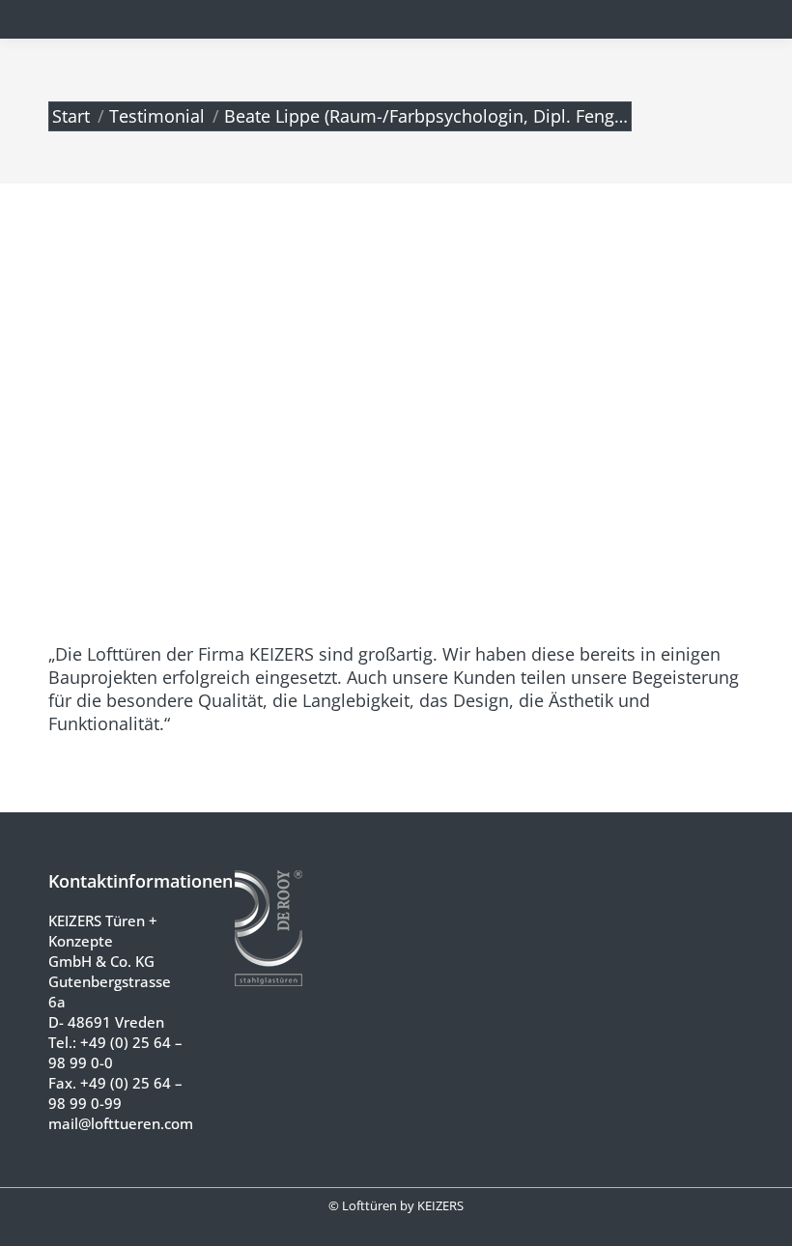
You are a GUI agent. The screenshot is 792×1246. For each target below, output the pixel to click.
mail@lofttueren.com (120, 1123)
